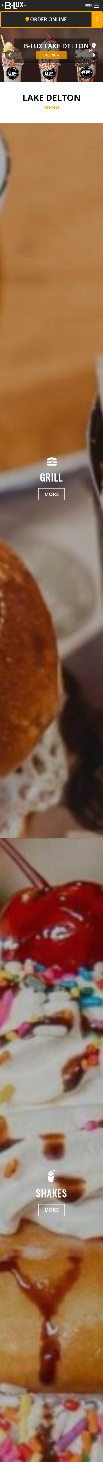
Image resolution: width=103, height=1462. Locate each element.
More (51, 494)
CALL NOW (51, 55)
